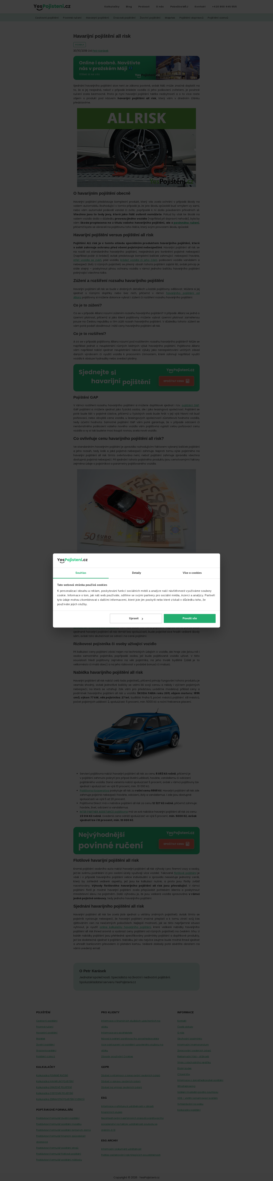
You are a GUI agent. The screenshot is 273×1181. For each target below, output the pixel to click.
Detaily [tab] (136, 572)
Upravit (134, 618)
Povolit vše (190, 618)
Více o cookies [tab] (192, 572)
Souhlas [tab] (80, 572)
